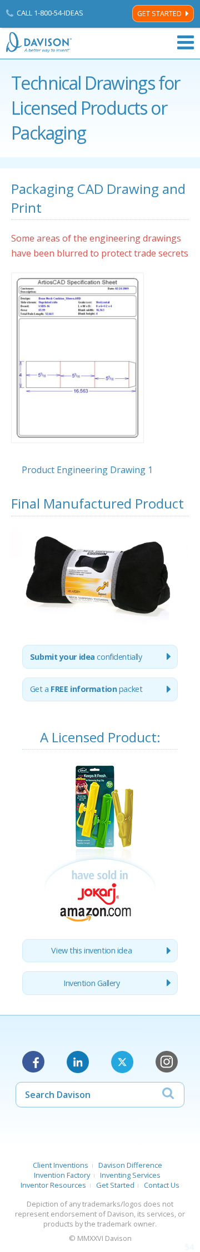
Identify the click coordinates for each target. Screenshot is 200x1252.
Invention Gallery (91, 983)
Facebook (33, 1062)
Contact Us (161, 1185)
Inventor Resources (53, 1185)
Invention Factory (62, 1175)
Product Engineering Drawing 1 (87, 470)
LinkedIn (78, 1062)
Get (86, 689)
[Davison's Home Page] (39, 42)
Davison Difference (130, 1165)
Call (50, 13)
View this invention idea (91, 950)
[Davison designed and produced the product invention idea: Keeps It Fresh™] (100, 923)
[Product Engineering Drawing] (77, 456)
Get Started (159, 13)
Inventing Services (130, 1175)
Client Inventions (60, 1165)
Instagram (167, 1062)
